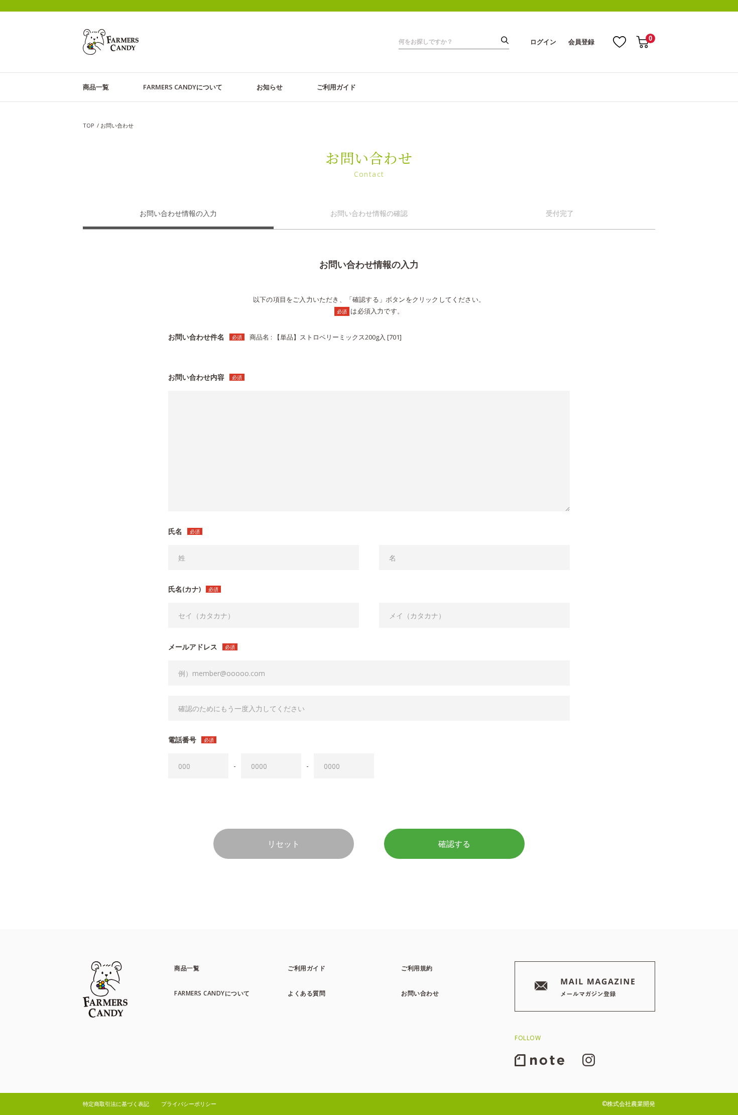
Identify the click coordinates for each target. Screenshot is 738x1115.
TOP (88, 125)
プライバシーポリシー (188, 1103)
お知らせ (270, 86)
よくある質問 (306, 993)
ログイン (543, 41)
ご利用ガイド (336, 86)
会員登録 (581, 41)
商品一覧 (96, 86)
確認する (454, 843)
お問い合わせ (420, 993)
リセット (284, 843)
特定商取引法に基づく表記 (116, 1103)
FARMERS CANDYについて (182, 86)
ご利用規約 (417, 968)
